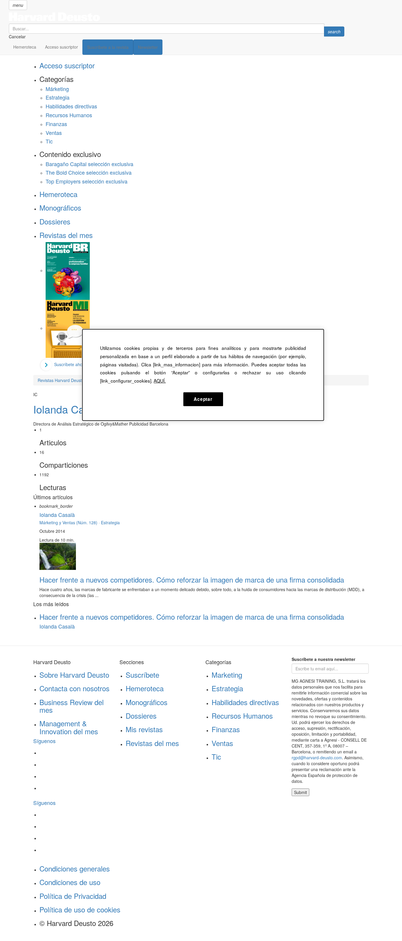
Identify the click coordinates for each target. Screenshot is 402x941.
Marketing (227, 674)
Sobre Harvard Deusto (74, 674)
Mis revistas (144, 729)
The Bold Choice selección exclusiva (89, 172)
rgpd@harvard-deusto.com (317, 757)
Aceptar (203, 399)
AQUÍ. (160, 380)
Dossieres (54, 221)
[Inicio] (176, 16)
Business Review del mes (71, 706)
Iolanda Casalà (68, 408)
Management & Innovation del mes (68, 727)
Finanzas (56, 124)
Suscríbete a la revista (108, 47)
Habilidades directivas (71, 106)
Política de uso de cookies (79, 909)
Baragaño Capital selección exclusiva (89, 164)
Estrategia (57, 97)
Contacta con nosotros (74, 688)
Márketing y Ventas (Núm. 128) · (70, 522)
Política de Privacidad (72, 896)
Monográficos (60, 207)
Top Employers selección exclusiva (86, 181)
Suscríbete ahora (70, 364)
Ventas (54, 132)
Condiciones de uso (69, 882)
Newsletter (148, 47)
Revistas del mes (66, 235)
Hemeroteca (24, 47)
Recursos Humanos (69, 115)
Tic (49, 141)
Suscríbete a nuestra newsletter (323, 659)
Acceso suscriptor (61, 47)
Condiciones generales (74, 868)
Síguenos (44, 741)
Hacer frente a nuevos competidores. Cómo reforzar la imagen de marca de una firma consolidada (191, 579)
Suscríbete (142, 674)
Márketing (57, 88)
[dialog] (203, 375)
